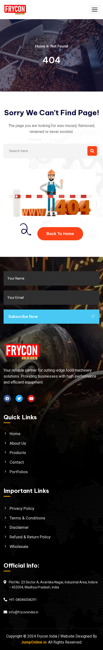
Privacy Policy (22, 508)
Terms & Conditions (27, 518)
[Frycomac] (15, 9)
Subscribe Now (23, 316)
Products (18, 452)
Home (40, 46)
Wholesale (19, 546)
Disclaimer (19, 527)
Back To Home (60, 233)
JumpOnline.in (33, 642)
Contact (17, 462)
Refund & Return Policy (30, 537)
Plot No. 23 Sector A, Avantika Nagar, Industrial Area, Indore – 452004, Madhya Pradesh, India (53, 584)
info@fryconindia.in (23, 612)
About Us (18, 443)
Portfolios (19, 471)
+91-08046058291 (23, 600)
